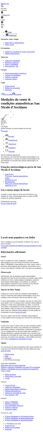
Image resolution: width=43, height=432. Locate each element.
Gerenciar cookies (11, 79)
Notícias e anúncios (11, 77)
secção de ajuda (21, 312)
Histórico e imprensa (12, 62)
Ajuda (10, 32)
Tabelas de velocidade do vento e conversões (20, 52)
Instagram (30, 418)
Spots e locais (9, 44)
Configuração (12, 35)
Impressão (8, 90)
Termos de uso (10, 86)
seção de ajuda (5, 351)
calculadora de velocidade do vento (20, 339)
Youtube (30, 420)
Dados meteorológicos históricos (15, 73)
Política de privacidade (12, 88)
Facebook (18, 94)
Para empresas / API (11, 66)
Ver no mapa (8, 94)
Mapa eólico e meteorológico (14, 43)
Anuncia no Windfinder (13, 75)
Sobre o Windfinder (11, 64)
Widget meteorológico (12, 53)
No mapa (5, 131)
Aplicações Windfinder (12, 61)
